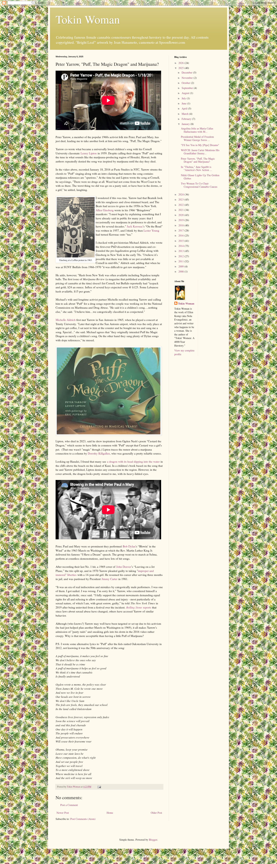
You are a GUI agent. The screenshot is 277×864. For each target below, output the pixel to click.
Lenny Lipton (89, 153)
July (184, 98)
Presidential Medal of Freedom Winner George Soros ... (197, 138)
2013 (181, 251)
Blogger (153, 839)
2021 (181, 210)
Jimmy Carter (109, 579)
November (188, 78)
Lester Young (151, 230)
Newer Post (63, 812)
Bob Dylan (129, 546)
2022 (181, 205)
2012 (181, 256)
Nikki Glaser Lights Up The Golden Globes (200, 176)
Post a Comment (69, 805)
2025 (181, 68)
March (185, 114)
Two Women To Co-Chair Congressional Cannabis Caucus (199, 185)
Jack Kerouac (135, 226)
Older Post (156, 812)
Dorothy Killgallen (99, 453)
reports (138, 607)
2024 (181, 194)
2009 (181, 266)
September (188, 88)
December (187, 72)
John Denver (123, 567)
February (187, 119)
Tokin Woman (88, 19)
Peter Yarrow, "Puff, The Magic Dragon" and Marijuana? (198, 160)
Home (110, 812)
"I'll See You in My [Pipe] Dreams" (200, 145)
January (186, 124)
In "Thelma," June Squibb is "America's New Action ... (196, 168)
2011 (181, 261)
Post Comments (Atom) (83, 819)
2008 (181, 271)
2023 (181, 199)
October (186, 83)
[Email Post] (99, 786)
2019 (181, 220)
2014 (181, 246)
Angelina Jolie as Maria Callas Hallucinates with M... (197, 130)
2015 (181, 241)
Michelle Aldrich (66, 320)
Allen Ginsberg (105, 210)
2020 (181, 215)
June (184, 103)
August (186, 93)
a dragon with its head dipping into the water (133, 461)
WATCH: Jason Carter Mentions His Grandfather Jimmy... (200, 151)
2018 (181, 225)
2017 (181, 230)
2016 (181, 235)
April (185, 108)
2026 (181, 63)
